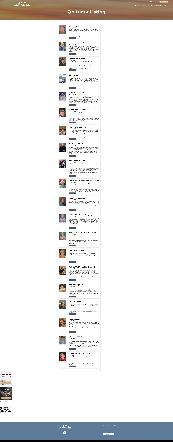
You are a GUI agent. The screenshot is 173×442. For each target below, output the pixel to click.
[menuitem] (137, 5)
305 (94, 370)
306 (97, 370)
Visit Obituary (73, 38)
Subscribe (6, 382)
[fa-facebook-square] (64, 432)
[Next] (100, 370)
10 (90, 370)
